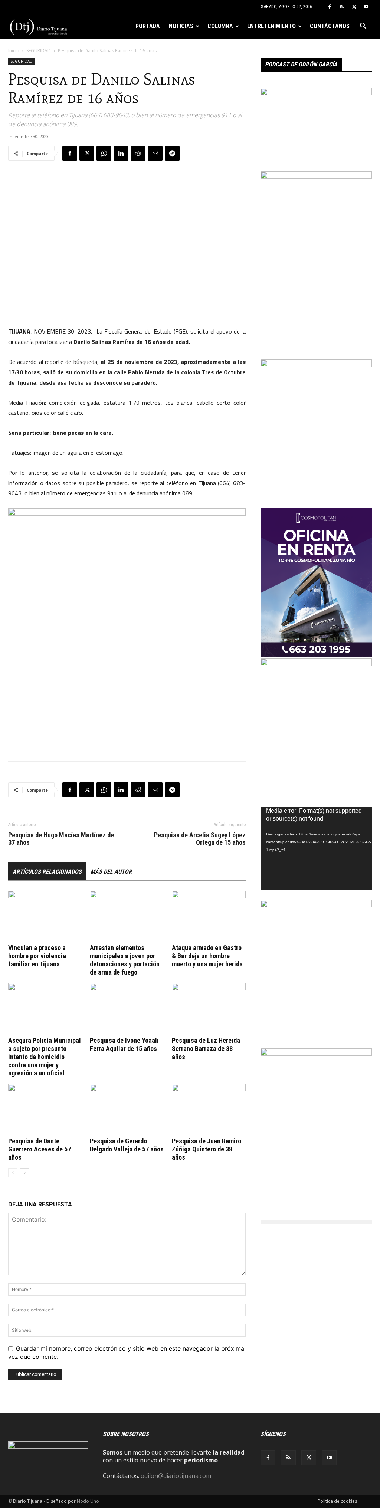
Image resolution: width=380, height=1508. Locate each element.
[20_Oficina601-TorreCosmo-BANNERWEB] (316, 654)
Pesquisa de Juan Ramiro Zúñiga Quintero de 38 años (206, 1149)
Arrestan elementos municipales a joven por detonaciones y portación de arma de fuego (125, 960)
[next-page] (24, 1172)
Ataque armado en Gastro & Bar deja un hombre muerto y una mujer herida (207, 956)
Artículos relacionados (47, 871)
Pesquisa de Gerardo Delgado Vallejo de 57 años (127, 1145)
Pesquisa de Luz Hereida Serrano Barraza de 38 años (206, 1048)
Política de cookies (337, 1501)
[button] (363, 27)
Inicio (13, 50)
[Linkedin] (121, 153)
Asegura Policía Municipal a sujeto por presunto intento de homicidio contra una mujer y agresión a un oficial (44, 1056)
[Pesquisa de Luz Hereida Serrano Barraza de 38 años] (209, 1008)
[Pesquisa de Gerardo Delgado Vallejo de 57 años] (127, 1109)
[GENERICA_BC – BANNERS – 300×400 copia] (316, 1053)
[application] (316, 848)
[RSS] (341, 6)
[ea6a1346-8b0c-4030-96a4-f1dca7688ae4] (316, 177)
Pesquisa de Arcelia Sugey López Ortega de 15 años (200, 838)
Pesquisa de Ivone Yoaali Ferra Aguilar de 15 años (124, 1044)
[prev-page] (12, 1172)
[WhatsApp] (103, 153)
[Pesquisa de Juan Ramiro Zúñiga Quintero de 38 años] (209, 1109)
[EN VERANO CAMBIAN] (316, 365)
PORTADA (147, 26)
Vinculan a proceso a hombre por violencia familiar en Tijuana (37, 956)
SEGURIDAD (38, 50)
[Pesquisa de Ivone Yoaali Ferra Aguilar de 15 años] (127, 1008)
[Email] (155, 153)
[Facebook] (329, 6)
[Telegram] (172, 153)
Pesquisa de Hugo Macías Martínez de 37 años (61, 838)
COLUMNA (220, 26)
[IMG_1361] (316, 905)
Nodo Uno (88, 1501)
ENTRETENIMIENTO (271, 26)
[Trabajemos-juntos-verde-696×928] (316, 664)
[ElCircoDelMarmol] (316, 93)
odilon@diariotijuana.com (176, 1476)
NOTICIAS (181, 26)
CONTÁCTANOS (330, 26)
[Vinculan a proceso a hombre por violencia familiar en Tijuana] (45, 916)
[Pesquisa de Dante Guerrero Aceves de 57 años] (45, 1109)
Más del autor (111, 871)
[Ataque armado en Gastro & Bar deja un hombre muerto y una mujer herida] (209, 916)
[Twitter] (354, 6)
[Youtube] (366, 6)
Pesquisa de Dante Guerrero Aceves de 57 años (39, 1149)
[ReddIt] (138, 153)
